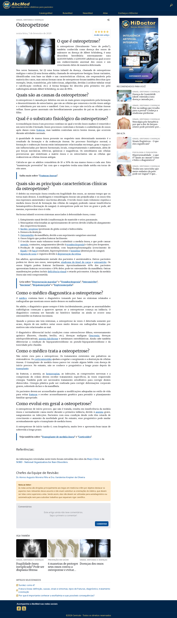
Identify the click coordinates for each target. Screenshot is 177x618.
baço (34, 250)
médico (23, 298)
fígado (23, 250)
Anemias (25, 285)
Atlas (105, 13)
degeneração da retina (69, 254)
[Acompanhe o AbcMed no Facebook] (19, 608)
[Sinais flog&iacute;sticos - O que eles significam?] (124, 143)
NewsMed (88, 13)
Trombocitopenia (70, 282)
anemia (24, 244)
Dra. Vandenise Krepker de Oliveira (68, 477)
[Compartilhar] (108, 20)
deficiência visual (57, 271)
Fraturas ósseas (48, 175)
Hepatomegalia (41, 285)
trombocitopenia (75, 244)
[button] (171, 5)
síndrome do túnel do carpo (76, 262)
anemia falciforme (48, 338)
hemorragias (53, 373)
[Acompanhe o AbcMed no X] (24, 608)
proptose (33, 229)
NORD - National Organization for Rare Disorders (42, 462)
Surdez (23, 229)
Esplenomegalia (63, 285)
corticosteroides (43, 359)
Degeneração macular (44, 282)
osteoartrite (100, 262)
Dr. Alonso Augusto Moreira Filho (32, 477)
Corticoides (85, 436)
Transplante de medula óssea (58, 436)
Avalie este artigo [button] (101, 35)
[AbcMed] (28, 5)
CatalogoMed (45, 13)
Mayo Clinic (93, 459)
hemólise (75, 250)
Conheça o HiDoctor (128, 13)
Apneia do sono (28, 254)
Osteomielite (27, 235)
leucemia (94, 335)
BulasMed (67, 13)
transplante (22, 368)
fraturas (40, 130)
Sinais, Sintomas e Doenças (30, 20)
